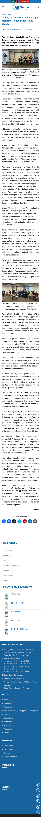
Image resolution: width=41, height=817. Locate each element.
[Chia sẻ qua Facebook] (4, 521)
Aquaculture (8, 707)
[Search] (38, 7)
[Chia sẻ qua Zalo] (9, 521)
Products (6, 555)
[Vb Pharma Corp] (20, 7)
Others (6, 733)
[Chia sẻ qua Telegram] (19, 521)
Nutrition (7, 703)
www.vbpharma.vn (17, 678)
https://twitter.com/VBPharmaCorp (23, 682)
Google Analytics (10, 757)
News (5, 560)
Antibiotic (7, 700)
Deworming (8, 714)
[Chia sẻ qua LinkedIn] (30, 521)
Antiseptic (8, 725)
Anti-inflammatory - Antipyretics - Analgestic (21, 711)
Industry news (7, 14)
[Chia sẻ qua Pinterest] (25, 521)
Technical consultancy (11, 566)
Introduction (7, 550)
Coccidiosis (8, 718)
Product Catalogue (10, 571)
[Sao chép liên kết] (35, 521)
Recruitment (7, 576)
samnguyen (28, 30)
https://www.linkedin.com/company (17, 688)
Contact (6, 581)
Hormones (8, 722)
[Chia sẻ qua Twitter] (14, 521)
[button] (3, 7)
